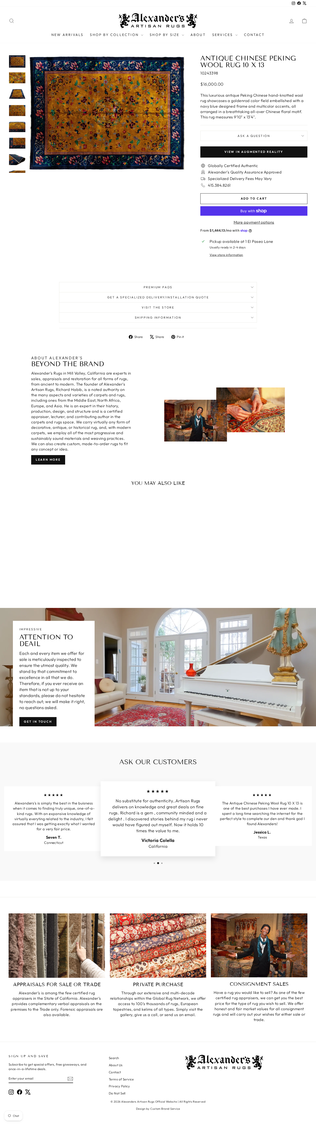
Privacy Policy (119, 1086)
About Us (116, 1065)
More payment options (254, 222)
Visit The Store (158, 307)
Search (114, 1058)
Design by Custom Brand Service (158, 1108)
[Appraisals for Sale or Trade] (57, 945)
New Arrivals (67, 35)
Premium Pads (158, 287)
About (198, 35)
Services (223, 35)
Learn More (48, 460)
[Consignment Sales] (259, 945)
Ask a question (254, 136)
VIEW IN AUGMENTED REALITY (253, 152)
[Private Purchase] (158, 945)
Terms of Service (121, 1079)
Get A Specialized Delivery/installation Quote (158, 297)
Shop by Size (165, 35)
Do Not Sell (117, 1093)
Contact (254, 35)
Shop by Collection (115, 35)
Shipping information (158, 317)
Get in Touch (38, 722)
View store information (226, 255)
